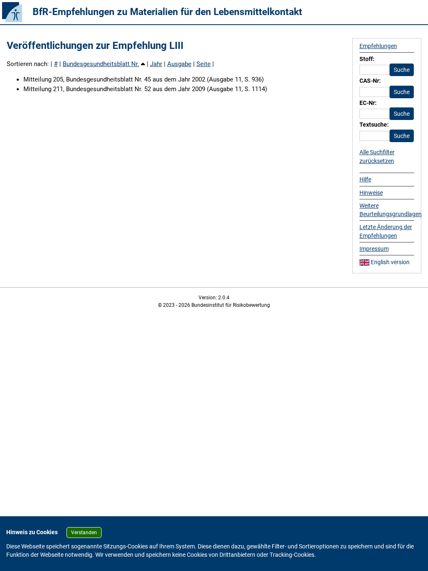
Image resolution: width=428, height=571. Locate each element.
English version (389, 262)
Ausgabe (179, 64)
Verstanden (84, 532)
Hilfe (365, 179)
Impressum (374, 248)
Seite (203, 64)
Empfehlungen (378, 46)
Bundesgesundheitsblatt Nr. (101, 64)
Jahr (156, 64)
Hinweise (371, 192)
